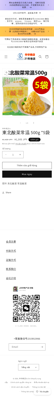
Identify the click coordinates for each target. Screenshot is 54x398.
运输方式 (11, 260)
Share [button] (8, 192)
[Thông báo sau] (48, 5)
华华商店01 (23, 378)
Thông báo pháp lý (28, 391)
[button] (6, 56)
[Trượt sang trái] (20, 123)
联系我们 (11, 269)
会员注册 (11, 241)
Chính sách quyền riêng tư (20, 382)
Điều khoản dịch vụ (41, 382)
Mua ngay (27, 174)
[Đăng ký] (42, 346)
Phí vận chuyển (21, 144)
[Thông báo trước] (5, 5)
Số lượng (6, 148)
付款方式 (11, 250)
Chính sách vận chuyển (20, 387)
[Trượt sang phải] (33, 123)
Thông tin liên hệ (39, 387)
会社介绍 (11, 278)
